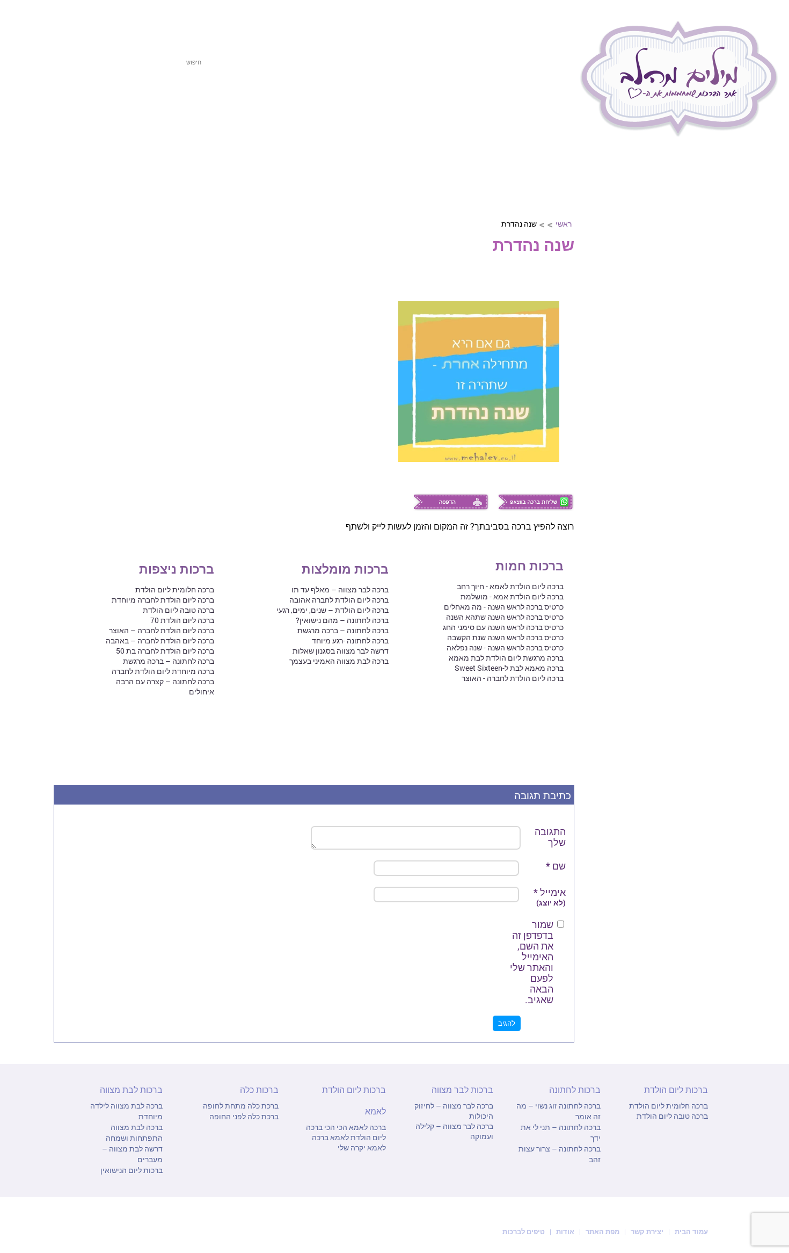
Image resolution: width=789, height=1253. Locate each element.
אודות (565, 1231)
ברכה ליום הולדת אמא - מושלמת (512, 596)
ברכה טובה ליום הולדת (178, 610)
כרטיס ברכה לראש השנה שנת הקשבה (505, 637)
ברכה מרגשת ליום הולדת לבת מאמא (506, 658)
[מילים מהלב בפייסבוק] (62, 19)
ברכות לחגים (704, 183)
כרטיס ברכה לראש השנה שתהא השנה (505, 617)
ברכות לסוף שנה (698, 368)
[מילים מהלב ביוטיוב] (139, 19)
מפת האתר (602, 1231)
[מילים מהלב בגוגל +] (100, 19)
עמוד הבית (690, 1231)
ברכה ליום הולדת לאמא (346, 1132)
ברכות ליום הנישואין (131, 1170)
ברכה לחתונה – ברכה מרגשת (343, 630)
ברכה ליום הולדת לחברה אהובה (339, 600)
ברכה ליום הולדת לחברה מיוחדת (163, 600)
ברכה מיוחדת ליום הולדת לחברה (163, 671)
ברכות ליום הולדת (448, 106)
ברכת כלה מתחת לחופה (241, 1105)
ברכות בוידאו (704, 341)
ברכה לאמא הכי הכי (354, 1127)
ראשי (564, 224)
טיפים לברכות (523, 1231)
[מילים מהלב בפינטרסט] (120, 19)
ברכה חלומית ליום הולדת (174, 589)
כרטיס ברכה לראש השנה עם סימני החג (503, 627)
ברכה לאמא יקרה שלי (349, 1142)
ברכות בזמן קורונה (694, 394)
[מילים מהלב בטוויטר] (81, 19)
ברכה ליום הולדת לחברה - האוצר (513, 678)
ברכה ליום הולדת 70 (182, 620)
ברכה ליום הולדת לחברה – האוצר (161, 630)
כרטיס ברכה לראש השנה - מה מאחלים (504, 607)
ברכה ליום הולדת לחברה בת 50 (165, 651)
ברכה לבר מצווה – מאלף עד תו (340, 589)
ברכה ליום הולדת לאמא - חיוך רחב (510, 586)
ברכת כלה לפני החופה (244, 1116)
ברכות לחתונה (355, 106)
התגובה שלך (550, 837)
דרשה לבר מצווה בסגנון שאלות (341, 651)
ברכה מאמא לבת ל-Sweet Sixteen (509, 668)
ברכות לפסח (536, 106)
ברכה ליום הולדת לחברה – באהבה (160, 640)
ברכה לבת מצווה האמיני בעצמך (339, 661)
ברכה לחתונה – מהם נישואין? (342, 620)
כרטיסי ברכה (704, 315)
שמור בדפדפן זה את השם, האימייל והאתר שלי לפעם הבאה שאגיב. (531, 962)
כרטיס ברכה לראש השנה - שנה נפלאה (505, 647)
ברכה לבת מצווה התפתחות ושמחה (134, 1132)
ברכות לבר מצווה (267, 106)
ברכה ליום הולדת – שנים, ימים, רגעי (332, 610)
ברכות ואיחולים (699, 262)
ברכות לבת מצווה (172, 106)
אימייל (550, 897)
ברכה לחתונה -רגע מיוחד (350, 640)
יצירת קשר (648, 1231)
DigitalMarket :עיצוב (106, 1231)
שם (556, 865)
